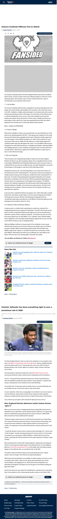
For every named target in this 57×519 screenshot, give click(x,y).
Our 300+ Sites (43, 500)
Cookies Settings (19, 508)
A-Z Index (7, 508)
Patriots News (13, 294)
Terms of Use (8, 505)
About (6, 500)
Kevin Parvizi (7, 30)
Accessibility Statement (46, 505)
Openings (17, 500)
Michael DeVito (8, 318)
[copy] (13, 33)
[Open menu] (4, 2)
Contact (29, 500)
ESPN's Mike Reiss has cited (40, 373)
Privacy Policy (43, 503)
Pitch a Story (30, 503)
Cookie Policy (18, 505)
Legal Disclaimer (32, 505)
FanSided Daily (18, 503)
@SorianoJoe (31, 238)
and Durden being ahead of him (19, 447)
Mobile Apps (8, 503)
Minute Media (11, 512)
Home (6, 294)
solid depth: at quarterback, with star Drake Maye (22, 363)
